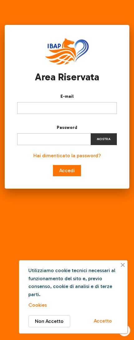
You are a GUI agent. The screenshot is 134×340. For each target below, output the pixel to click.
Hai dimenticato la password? (67, 155)
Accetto (103, 321)
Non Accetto (49, 321)
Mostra (104, 139)
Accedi (67, 170)
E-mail (67, 96)
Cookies (37, 305)
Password (67, 127)
